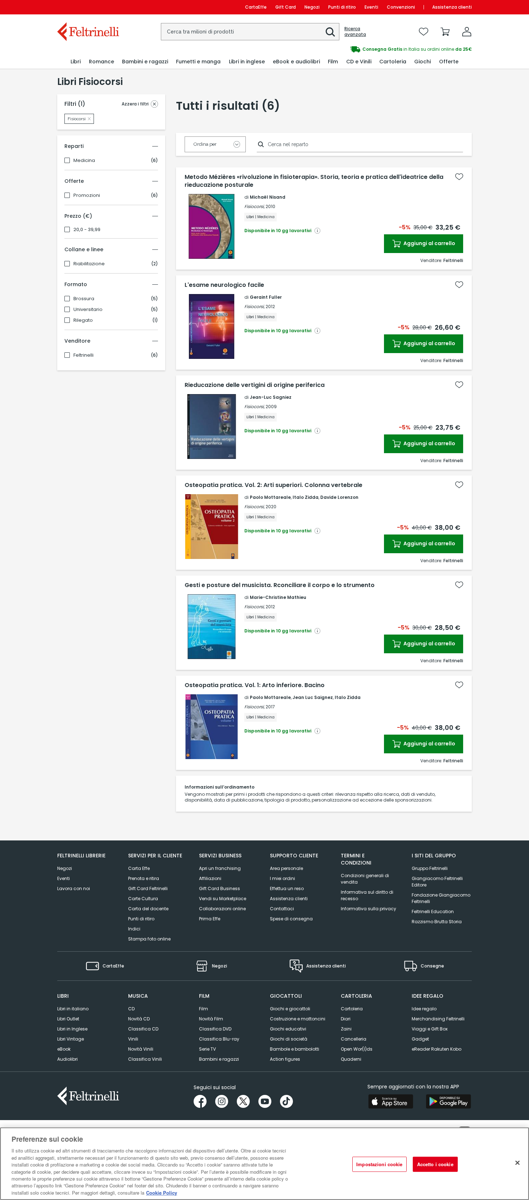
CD (131, 1009)
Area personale (286, 868)
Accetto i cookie (435, 1164)
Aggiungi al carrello (428, 243)
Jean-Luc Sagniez (270, 397)
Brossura (83, 299)
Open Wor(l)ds (356, 1049)
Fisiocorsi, (254, 206)
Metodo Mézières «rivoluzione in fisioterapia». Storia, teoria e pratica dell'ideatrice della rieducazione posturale (314, 181)
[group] (368, 49)
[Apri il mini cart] (445, 31)
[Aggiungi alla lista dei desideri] (459, 177)
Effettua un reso (287, 888)
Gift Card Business (219, 888)
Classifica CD (143, 1029)
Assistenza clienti (452, 7)
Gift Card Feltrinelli (148, 888)
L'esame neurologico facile (224, 285)
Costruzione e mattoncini (297, 1019)
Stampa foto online (149, 939)
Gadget (420, 1039)
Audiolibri (67, 1059)
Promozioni (86, 195)
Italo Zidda (305, 497)
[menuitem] (75, 62)
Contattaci (282, 909)
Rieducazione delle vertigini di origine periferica (255, 385)
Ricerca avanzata (355, 31)
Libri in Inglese (72, 1029)
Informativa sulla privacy (368, 909)
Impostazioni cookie (379, 1164)
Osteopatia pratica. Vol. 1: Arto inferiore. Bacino (255, 685)
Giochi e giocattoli (290, 1009)
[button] (330, 32)
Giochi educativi (288, 1029)
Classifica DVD (215, 1029)
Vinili (133, 1039)
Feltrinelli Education (433, 911)
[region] (264, 1163)
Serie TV (207, 1049)
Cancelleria (353, 1039)
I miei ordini (282, 878)
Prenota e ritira (143, 878)
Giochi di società (288, 1039)
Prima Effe (209, 919)
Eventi (371, 7)
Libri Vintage (70, 1039)
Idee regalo (424, 1009)
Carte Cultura (143, 899)
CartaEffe (256, 7)
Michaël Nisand (267, 197)
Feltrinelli (83, 355)
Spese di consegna (291, 919)
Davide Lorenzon (339, 497)
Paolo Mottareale (270, 497)
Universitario (88, 309)
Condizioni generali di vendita (365, 878)
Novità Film (211, 1019)
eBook (64, 1049)
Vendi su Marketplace (222, 899)
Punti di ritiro (342, 7)
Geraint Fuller (266, 297)
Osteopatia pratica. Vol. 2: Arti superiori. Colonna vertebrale (273, 485)
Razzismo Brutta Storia (437, 922)
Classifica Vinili (145, 1059)
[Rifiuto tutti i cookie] (517, 1163)
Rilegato (83, 320)
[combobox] (250, 31)
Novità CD (139, 1019)
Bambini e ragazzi (219, 1059)
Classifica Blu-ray (219, 1039)
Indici (134, 929)
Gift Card (285, 7)
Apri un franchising (220, 868)
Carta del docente (148, 909)
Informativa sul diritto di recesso (367, 895)
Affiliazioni (210, 878)
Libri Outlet (68, 1019)
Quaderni (351, 1059)
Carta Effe (139, 868)
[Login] (466, 31)
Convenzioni (401, 7)
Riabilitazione (89, 264)
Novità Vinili (140, 1049)
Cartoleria (352, 1009)
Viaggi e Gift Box (430, 1029)
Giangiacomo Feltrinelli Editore (437, 881)
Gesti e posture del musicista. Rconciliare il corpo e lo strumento (280, 585)
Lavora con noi (73, 888)
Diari (346, 1019)
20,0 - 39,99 (86, 230)
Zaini (346, 1029)
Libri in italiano (73, 1009)
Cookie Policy (161, 1192)
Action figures (285, 1059)
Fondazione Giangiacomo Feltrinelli (441, 898)
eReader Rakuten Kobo (436, 1049)
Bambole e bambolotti (294, 1049)
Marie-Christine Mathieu (278, 597)
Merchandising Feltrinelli (438, 1019)
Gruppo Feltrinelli (430, 868)
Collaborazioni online (222, 909)
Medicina (84, 160)
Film (203, 1009)
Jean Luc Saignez (313, 697)
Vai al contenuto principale (88, 7)
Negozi (312, 7)
